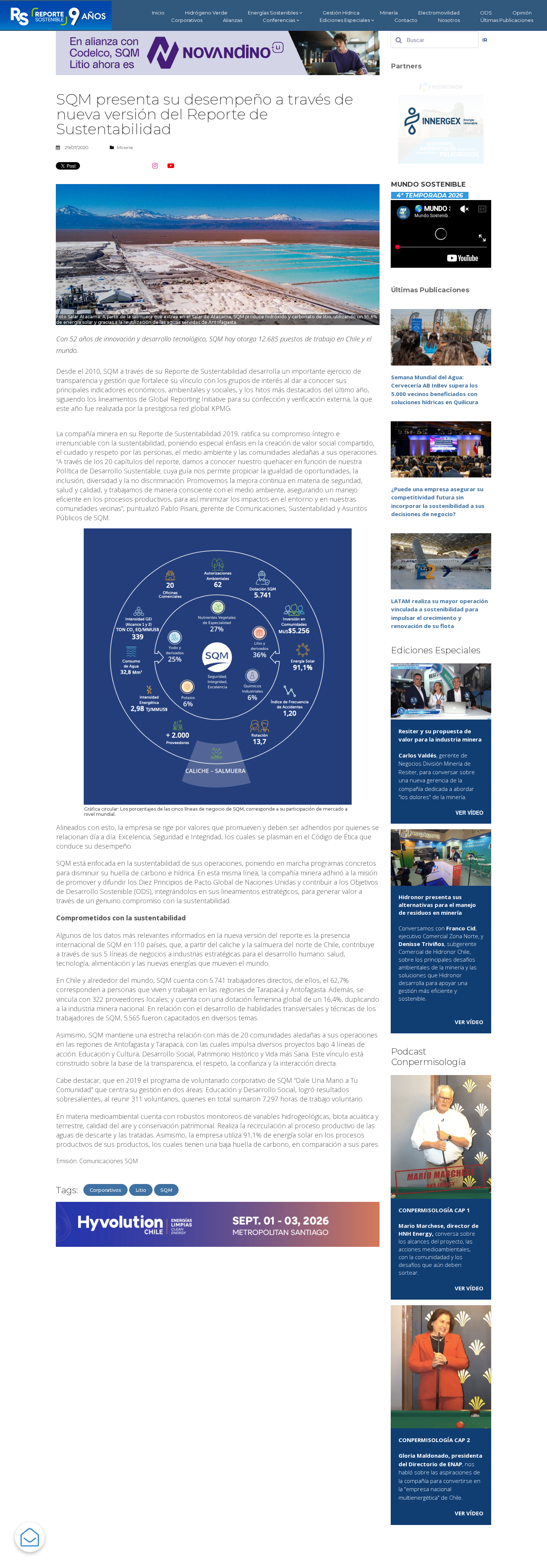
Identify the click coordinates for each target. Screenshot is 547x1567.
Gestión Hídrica (341, 13)
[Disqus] (218, 1347)
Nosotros (449, 20)
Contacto (406, 20)
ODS (486, 13)
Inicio (158, 13)
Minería (389, 13)
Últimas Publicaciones (506, 20)
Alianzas (232, 20)
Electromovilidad (439, 13)
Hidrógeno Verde (206, 13)
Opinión (522, 13)
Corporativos (186, 20)
